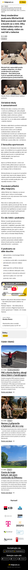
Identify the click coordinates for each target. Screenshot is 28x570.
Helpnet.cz (8, 2)
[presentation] (14, 356)
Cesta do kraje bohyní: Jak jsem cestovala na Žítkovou (11, 475)
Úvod (2, 6)
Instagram (22, 558)
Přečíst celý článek (6, 392)
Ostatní (6, 6)
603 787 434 (9, 551)
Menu (23, 2)
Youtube (14, 558)
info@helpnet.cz (19, 551)
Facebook (6, 558)
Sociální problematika (13, 370)
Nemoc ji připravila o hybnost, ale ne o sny (12, 424)
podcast (5, 335)
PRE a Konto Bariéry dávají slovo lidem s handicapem (13, 373)
